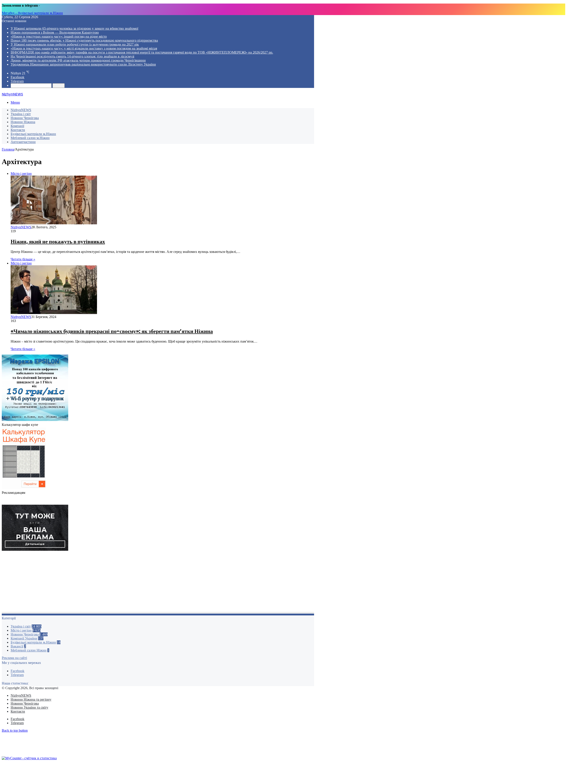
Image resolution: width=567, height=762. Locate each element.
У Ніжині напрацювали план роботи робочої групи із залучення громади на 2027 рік (75, 44)
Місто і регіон (21, 630)
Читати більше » (23, 259)
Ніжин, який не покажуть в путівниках (58, 241)
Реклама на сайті (14, 658)
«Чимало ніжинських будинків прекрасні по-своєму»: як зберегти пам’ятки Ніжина (112, 331)
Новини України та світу (29, 707)
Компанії (17, 126)
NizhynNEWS (21, 110)
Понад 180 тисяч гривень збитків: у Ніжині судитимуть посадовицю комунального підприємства (84, 40)
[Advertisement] (135, 583)
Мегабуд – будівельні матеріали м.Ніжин (32, 13)
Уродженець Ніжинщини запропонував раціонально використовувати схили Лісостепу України (83, 64)
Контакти (18, 130)
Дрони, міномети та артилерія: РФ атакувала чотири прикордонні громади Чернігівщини (78, 60)
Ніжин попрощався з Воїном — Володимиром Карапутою (55, 32)
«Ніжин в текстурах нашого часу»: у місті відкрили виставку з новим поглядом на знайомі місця (84, 48)
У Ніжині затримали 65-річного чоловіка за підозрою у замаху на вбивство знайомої (74, 28)
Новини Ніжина (23, 122)
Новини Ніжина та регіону (31, 699)
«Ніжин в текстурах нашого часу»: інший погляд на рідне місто (59, 36)
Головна (8, 149)
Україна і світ (21, 114)
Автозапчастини (23, 142)
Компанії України (24, 638)
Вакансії (17, 646)
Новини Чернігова (25, 118)
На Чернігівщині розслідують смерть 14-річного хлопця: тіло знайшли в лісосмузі (72, 56)
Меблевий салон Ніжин (29, 650)
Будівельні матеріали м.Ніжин (33, 134)
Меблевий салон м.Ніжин (30, 138)
